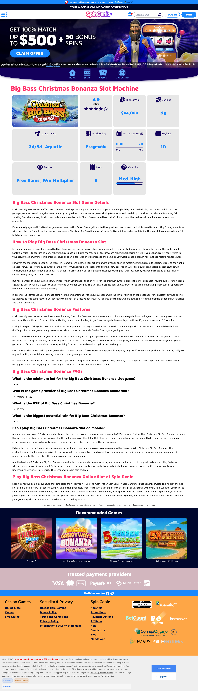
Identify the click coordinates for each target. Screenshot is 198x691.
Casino (103, 77)
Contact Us (98, 630)
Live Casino (122, 77)
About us (96, 607)
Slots (87, 77)
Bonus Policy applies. (53, 66)
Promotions (98, 612)
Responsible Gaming (53, 607)
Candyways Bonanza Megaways (76, 561)
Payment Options (102, 616)
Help (93, 625)
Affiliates (96, 621)
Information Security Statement (60, 625)
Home (72, 77)
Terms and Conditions (54, 616)
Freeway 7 (31, 561)
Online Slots (13, 607)
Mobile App (98, 638)
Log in (172, 14)
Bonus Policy (48, 612)
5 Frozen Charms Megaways (121, 561)
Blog (93, 634)
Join (189, 14)
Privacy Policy (49, 621)
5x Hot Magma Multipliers (167, 561)
